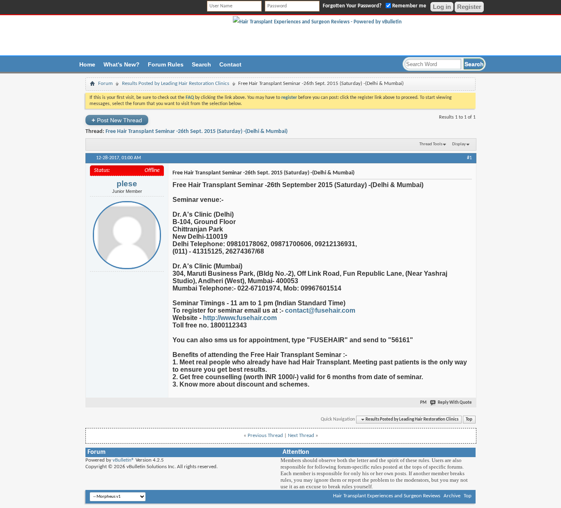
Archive (452, 496)
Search (201, 64)
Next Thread (301, 435)
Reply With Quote (455, 402)
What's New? (121, 64)
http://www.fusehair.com (240, 317)
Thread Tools (430, 144)
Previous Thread (265, 435)
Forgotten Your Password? (352, 6)
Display (459, 144)
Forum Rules (166, 64)
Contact (230, 64)
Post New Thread (117, 120)
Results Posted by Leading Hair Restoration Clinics (175, 83)
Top (469, 419)
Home (87, 64)
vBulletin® (123, 460)
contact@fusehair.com (320, 310)
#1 (469, 158)
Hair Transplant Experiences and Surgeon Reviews (386, 496)
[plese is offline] (127, 235)
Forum (105, 83)
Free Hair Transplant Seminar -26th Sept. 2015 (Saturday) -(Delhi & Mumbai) (196, 131)
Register (469, 6)
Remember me (408, 6)
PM (423, 402)
